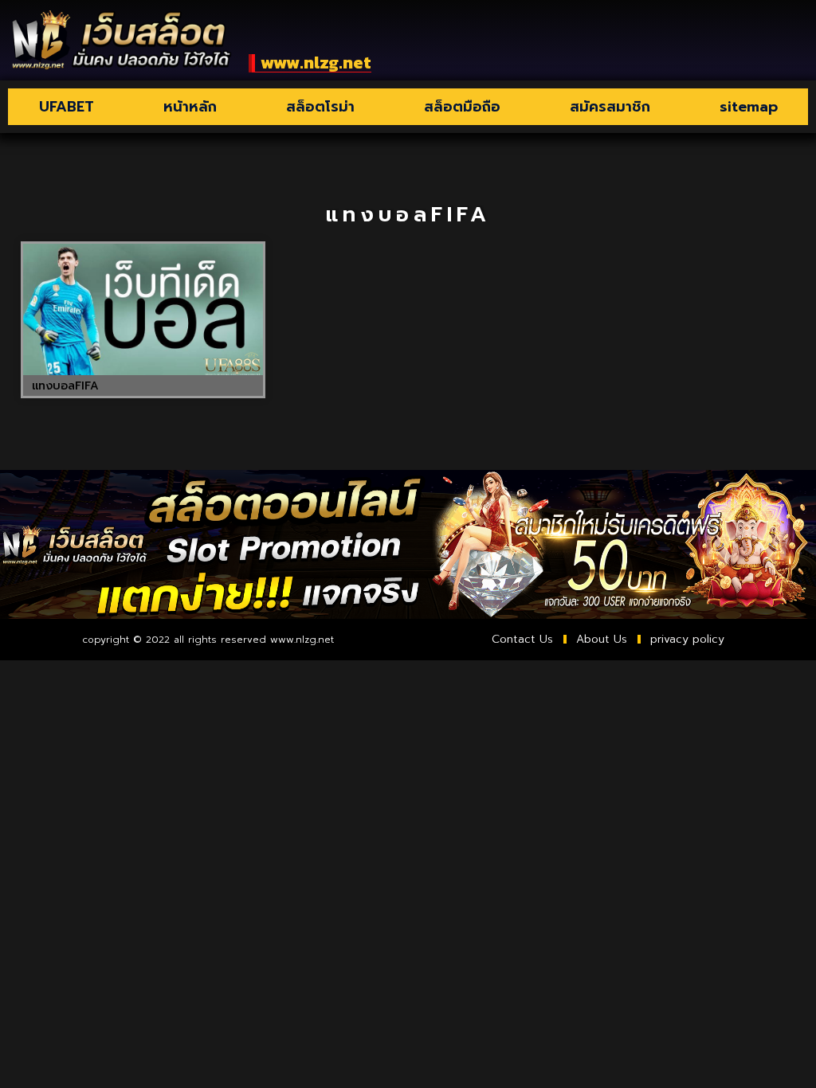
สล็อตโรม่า (320, 107)
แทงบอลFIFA (65, 386)
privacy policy (687, 639)
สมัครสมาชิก (610, 107)
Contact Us (522, 639)
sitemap (749, 107)
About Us (601, 639)
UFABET (66, 107)
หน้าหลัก (190, 107)
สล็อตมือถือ (462, 107)
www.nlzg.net (316, 62)
